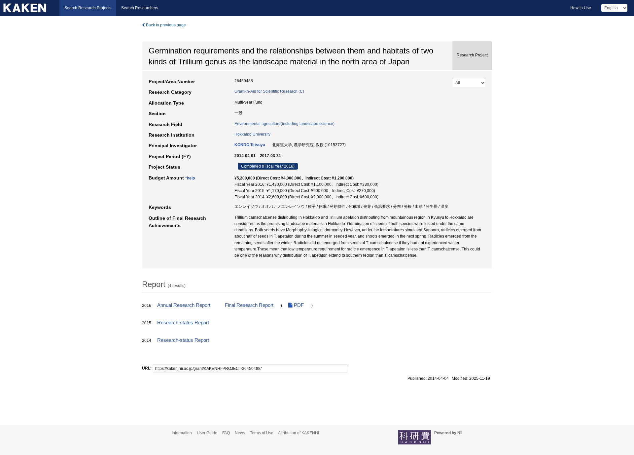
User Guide (207, 433)
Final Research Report (249, 305)
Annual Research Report (183, 305)
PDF (298, 305)
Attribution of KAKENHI (298, 433)
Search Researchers (139, 8)
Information (182, 433)
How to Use (580, 8)
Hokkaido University (252, 134)
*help (190, 178)
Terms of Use (261, 433)
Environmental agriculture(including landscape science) (284, 123)
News (240, 433)
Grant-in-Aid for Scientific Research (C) (269, 91)
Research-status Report (183, 322)
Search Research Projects (87, 8)
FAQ (226, 433)
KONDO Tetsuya (249, 145)
